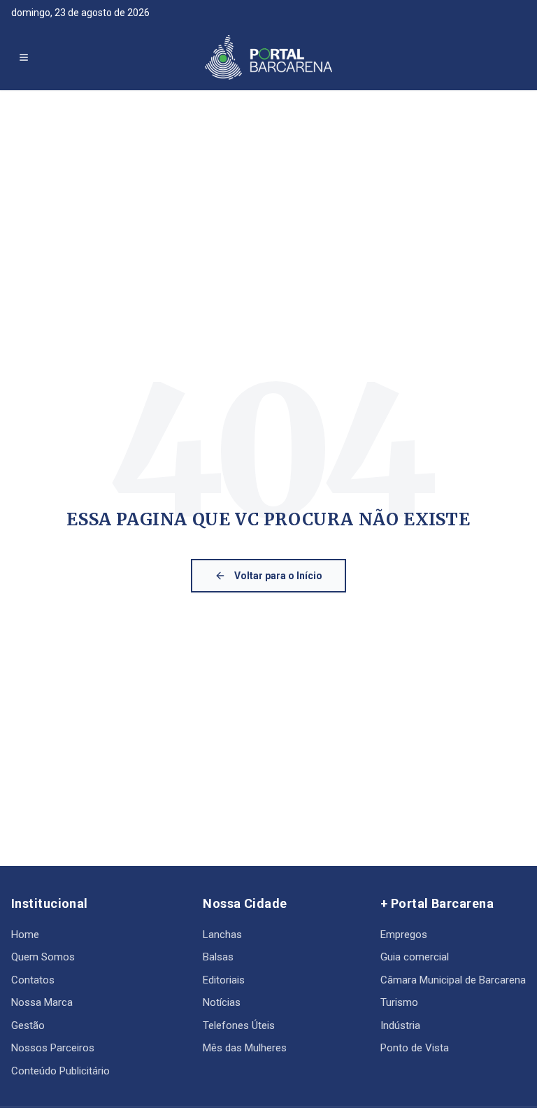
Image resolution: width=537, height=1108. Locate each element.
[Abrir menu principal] (23, 57)
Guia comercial (414, 957)
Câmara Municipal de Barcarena (453, 980)
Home (25, 934)
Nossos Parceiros (52, 1048)
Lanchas (222, 934)
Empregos (403, 934)
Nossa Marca (42, 1002)
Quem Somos (43, 957)
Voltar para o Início (278, 575)
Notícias (222, 1002)
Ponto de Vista (414, 1048)
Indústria (400, 1025)
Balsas (218, 957)
